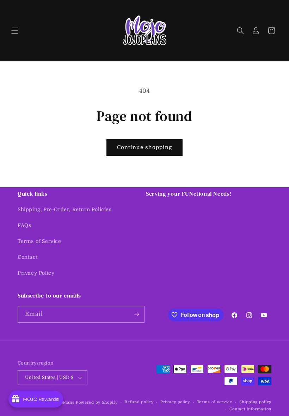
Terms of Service (39, 241)
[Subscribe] (136, 314)
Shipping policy (255, 402)
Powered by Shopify (97, 402)
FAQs (24, 225)
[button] (15, 30)
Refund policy (138, 402)
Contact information (250, 409)
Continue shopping (144, 147)
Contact (28, 257)
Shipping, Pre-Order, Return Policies (65, 209)
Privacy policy (175, 402)
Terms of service (214, 402)
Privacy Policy (36, 273)
